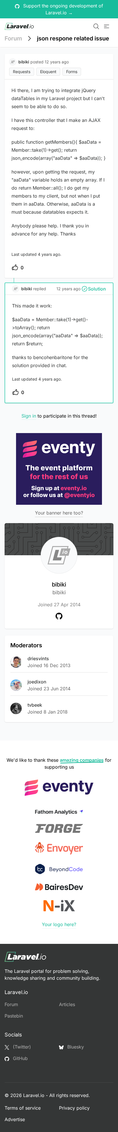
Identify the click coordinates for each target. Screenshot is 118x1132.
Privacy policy (74, 1108)
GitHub (19, 1058)
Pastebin (14, 1016)
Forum (13, 38)
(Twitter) (21, 1047)
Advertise (15, 1119)
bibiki (59, 588)
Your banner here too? (59, 513)
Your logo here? (59, 924)
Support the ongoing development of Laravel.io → (62, 9)
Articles (67, 1004)
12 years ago (68, 288)
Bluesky (75, 1047)
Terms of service (23, 1108)
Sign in (28, 416)
